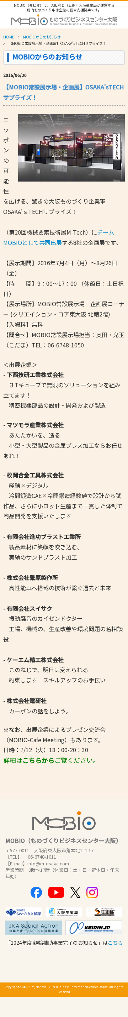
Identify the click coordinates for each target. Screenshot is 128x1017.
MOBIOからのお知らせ (41, 37)
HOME (8, 37)
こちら (115, 942)
